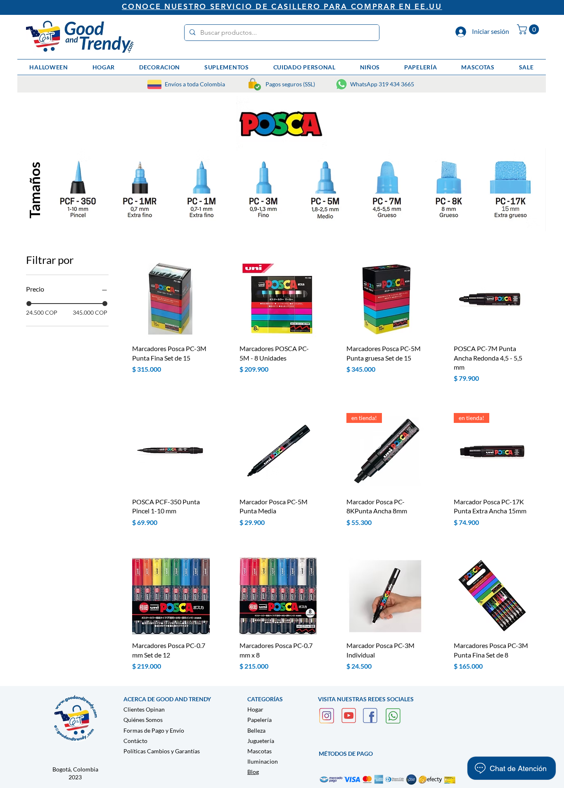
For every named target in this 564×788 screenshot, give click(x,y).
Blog (253, 771)
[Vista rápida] (171, 299)
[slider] (29, 304)
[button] (529, 29)
